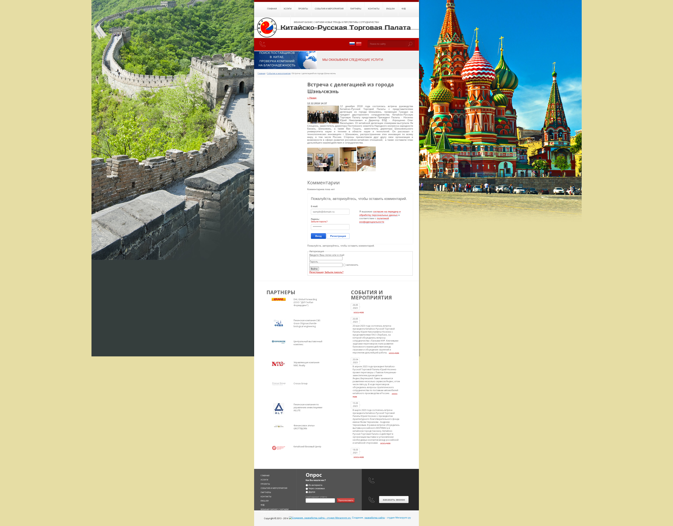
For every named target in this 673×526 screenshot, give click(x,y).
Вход (318, 236)
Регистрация (338, 236)
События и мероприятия (329, 8)
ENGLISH (390, 8)
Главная (272, 8)
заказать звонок (394, 499)
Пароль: (315, 219)
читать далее (359, 312)
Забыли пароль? (319, 221)
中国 (404, 8)
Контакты (373, 8)
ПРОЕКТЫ (303, 8)
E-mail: (314, 206)
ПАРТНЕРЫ (355, 8)
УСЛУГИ (287, 8)
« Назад (311, 97)
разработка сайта (375, 517)
